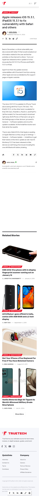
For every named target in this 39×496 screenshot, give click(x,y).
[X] (5, 446)
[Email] (21, 493)
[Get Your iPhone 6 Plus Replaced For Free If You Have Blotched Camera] (19, 341)
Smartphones (16, 266)
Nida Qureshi (8, 364)
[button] (35, 3)
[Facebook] (36, 162)
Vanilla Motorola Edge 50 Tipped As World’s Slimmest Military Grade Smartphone (18, 402)
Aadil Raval (13, 32)
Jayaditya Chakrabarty (12, 278)
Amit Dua (7, 322)
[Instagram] (13, 446)
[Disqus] (19, 198)
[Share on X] (6, 38)
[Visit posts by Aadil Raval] (4, 162)
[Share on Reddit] (13, 38)
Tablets (14, 12)
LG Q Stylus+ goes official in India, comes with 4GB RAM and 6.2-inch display (18, 316)
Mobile (5, 12)
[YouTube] (10, 446)
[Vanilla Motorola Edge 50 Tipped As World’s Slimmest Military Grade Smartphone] (19, 382)
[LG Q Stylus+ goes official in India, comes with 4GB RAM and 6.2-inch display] (19, 296)
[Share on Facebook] (10, 493)
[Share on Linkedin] (9, 38)
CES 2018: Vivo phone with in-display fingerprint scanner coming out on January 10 (19, 272)
